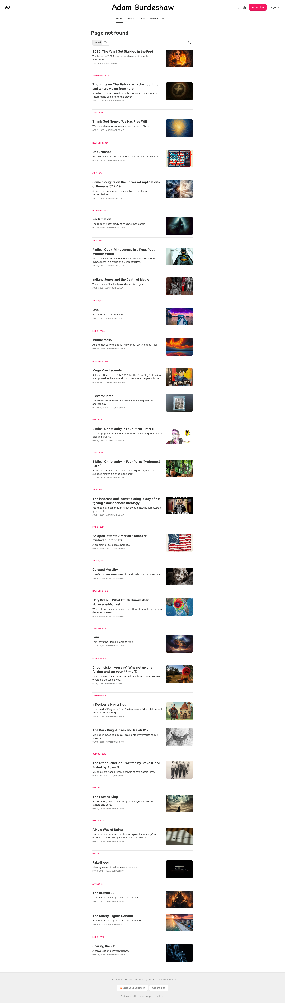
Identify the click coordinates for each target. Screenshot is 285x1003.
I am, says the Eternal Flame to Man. (113, 641)
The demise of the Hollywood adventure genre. (119, 284)
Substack (126, 996)
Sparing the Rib (103, 946)
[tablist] (101, 42)
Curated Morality (105, 570)
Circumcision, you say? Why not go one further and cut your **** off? (122, 670)
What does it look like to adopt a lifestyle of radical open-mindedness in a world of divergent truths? (124, 260)
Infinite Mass (102, 340)
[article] (142, 59)
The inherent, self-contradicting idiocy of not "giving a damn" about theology (126, 501)
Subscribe (258, 7)
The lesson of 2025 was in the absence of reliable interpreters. (120, 57)
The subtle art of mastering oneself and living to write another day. (122, 402)
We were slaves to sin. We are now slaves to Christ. (121, 126)
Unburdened (101, 152)
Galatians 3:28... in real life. (107, 314)
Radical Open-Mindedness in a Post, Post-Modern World (124, 252)
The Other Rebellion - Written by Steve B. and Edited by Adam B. (126, 765)
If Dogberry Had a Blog (109, 704)
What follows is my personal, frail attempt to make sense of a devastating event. (127, 610)
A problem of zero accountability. (111, 544)
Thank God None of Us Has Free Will (119, 121)
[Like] (94, 134)
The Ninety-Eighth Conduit (112, 916)
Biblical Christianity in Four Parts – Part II (123, 429)
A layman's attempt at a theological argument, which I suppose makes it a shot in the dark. (123, 472)
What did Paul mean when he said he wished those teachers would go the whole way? (126, 678)
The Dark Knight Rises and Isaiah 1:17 (120, 730)
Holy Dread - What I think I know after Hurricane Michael (120, 602)
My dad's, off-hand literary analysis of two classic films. (123, 771)
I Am (95, 637)
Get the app (158, 987)
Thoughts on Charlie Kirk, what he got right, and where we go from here (125, 87)
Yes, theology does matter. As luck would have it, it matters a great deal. (126, 509)
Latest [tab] (97, 42)
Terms (152, 979)
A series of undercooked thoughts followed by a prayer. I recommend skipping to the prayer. (124, 95)
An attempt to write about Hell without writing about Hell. (125, 344)
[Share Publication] (244, 7)
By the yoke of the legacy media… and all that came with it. (125, 156)
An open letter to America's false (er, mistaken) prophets (119, 538)
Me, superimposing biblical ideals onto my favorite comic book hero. (125, 736)
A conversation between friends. (110, 950)
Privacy (143, 979)
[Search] (237, 7)
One (95, 310)
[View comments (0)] (117, 68)
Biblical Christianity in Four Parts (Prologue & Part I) (126, 464)
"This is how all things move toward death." (117, 897)
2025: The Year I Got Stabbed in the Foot (122, 51)
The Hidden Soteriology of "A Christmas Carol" (118, 223)
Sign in (274, 7)
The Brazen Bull (104, 893)
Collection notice (167, 979)
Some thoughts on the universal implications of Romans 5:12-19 (126, 184)
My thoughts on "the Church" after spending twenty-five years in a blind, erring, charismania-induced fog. (124, 836)
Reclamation (101, 219)
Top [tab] (106, 42)
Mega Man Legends (107, 370)
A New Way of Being (107, 830)
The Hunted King (105, 797)
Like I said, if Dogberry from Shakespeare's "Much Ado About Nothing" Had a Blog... (127, 710)
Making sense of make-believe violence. (115, 867)
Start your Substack (134, 987)
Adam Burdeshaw (109, 63)
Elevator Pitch (102, 396)
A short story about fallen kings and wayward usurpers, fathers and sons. (123, 803)
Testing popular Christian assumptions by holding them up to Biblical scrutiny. (127, 435)
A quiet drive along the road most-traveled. (116, 920)
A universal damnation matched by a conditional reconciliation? (119, 192)
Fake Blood (100, 862)
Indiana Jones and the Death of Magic (120, 279)
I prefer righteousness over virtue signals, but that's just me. (126, 574)
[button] (119, 19)
